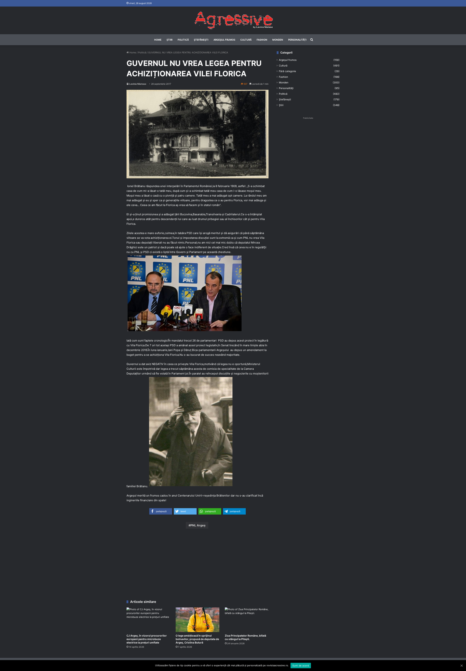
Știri (170, 39)
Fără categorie (287, 71)
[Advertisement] (197, 565)
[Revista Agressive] (233, 20)
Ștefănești (201, 39)
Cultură (246, 39)
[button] (160, 511)
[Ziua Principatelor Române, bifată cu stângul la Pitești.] (246, 619)
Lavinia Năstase (137, 84)
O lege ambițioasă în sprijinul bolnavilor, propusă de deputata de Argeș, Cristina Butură (197, 639)
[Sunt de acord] (461, 665)
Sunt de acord (300, 665)
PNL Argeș (198, 525)
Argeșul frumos (224, 39)
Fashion (262, 39)
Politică (183, 39)
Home (157, 39)
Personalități (297, 39)
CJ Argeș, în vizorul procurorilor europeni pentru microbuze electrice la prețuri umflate (147, 639)
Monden (277, 39)
